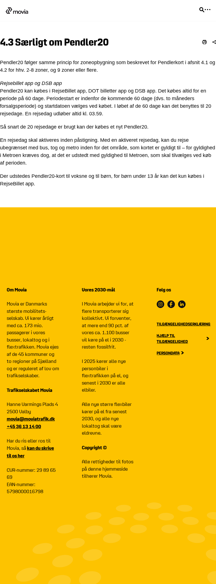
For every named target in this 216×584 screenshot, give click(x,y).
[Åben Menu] (207, 9)
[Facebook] (171, 304)
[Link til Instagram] (160, 304)
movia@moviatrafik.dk (31, 418)
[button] (214, 42)
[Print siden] (204, 42)
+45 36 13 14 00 (24, 426)
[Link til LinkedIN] (182, 304)
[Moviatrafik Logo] (17, 10)
